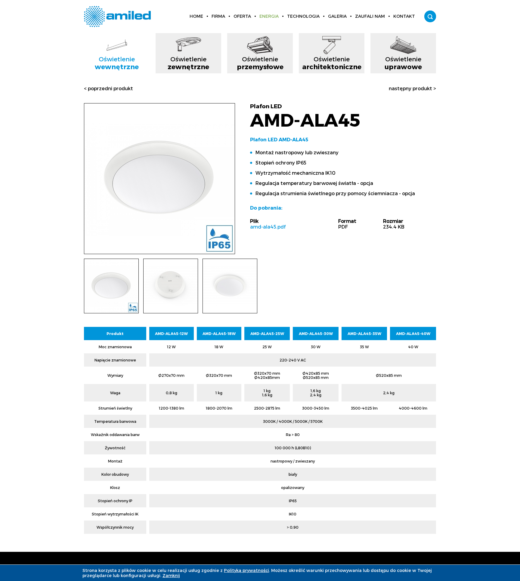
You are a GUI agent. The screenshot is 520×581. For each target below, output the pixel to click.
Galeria (337, 16)
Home (196, 16)
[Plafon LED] (159, 251)
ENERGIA (269, 16)
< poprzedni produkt (108, 88)
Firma (218, 16)
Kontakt (404, 16)
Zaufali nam (370, 16)
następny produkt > (412, 88)
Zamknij (171, 575)
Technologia (303, 16)
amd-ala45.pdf (268, 226)
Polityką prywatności (246, 570)
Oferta (242, 16)
